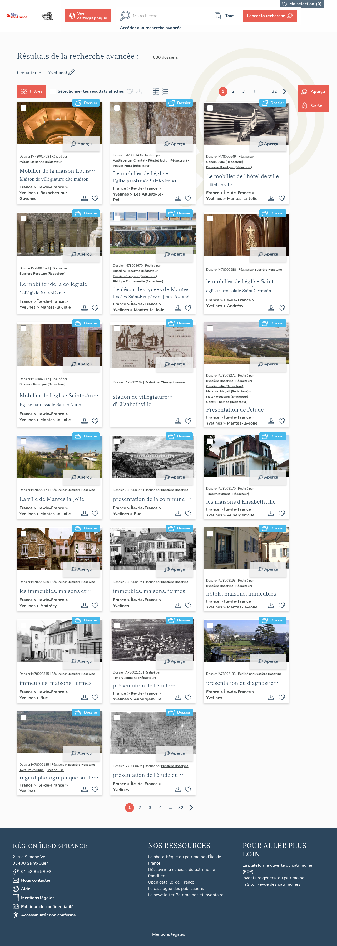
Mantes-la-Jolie (242, 199)
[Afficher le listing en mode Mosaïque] (156, 91)
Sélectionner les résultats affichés (91, 91)
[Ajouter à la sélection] (95, 198)
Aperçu (84, 144)
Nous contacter (36, 880)
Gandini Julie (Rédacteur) (224, 162)
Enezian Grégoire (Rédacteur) (135, 276)
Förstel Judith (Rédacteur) (167, 160)
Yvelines (28, 193)
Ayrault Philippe (31, 770)
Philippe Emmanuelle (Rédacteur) (138, 281)
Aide (25, 889)
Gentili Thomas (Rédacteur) (226, 402)
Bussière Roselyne (268, 269)
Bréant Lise (55, 770)
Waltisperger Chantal (129, 160)
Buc (137, 514)
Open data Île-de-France (171, 882)
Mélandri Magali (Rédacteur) (227, 391)
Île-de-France (51, 187)
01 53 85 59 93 (36, 872)
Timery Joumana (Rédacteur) (227, 494)
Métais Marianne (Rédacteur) (41, 162)
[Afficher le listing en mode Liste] (165, 91)
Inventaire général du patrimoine (273, 878)
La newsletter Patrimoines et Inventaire (186, 895)
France (26, 187)
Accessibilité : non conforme (48, 915)
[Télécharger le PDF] (84, 198)
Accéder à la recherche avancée (151, 28)
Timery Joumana (173, 382)
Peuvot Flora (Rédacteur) (132, 166)
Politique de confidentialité (47, 907)
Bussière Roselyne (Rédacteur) (229, 167)
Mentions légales (37, 898)
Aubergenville (241, 515)
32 (274, 91)
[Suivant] (284, 91)
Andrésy (235, 306)
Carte (316, 105)
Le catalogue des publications (176, 888)
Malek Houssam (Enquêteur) (227, 396)
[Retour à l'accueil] (17, 16)
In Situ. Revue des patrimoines (271, 884)
